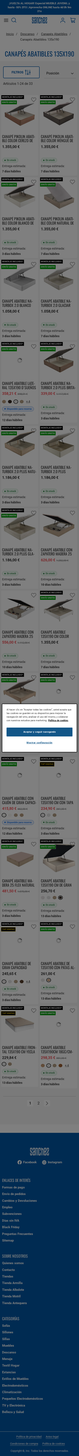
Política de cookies (58, 720)
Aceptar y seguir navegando (39, 731)
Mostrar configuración (39, 742)
